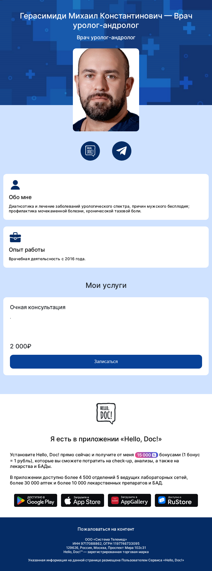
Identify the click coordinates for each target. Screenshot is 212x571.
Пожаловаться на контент (106, 529)
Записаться (106, 361)
